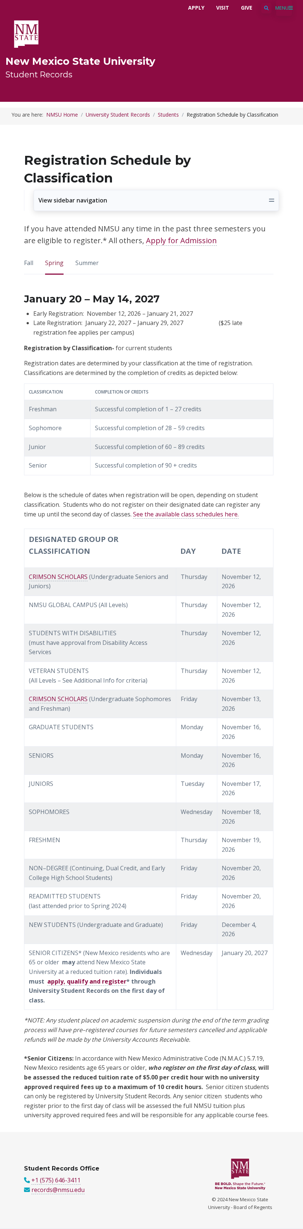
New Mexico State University (80, 61)
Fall (28, 263)
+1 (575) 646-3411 (56, 1180)
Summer (87, 263)
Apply (196, 7)
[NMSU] (26, 33)
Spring (54, 263)
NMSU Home (62, 114)
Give (246, 7)
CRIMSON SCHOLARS (58, 577)
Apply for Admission (181, 240)
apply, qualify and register (86, 981)
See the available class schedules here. (186, 514)
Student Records (39, 74)
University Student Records (118, 114)
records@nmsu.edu (58, 1190)
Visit (222, 7)
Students (168, 114)
